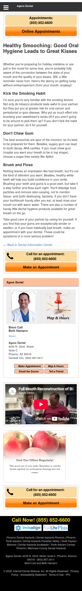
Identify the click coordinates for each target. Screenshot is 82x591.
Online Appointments (41, 31)
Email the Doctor (29, 371)
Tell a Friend (56, 371)
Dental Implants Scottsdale (33, 544)
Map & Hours (56, 366)
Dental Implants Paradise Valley (41, 541)
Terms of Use (56, 574)
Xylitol (49, 156)
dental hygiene (28, 209)
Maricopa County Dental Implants (47, 548)
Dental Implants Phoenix (50, 537)
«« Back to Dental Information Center (28, 245)
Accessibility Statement (33, 574)
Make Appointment (29, 366)
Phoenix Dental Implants (20, 537)
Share (12, 336)
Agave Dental (25, 6)
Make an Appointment (41, 267)
